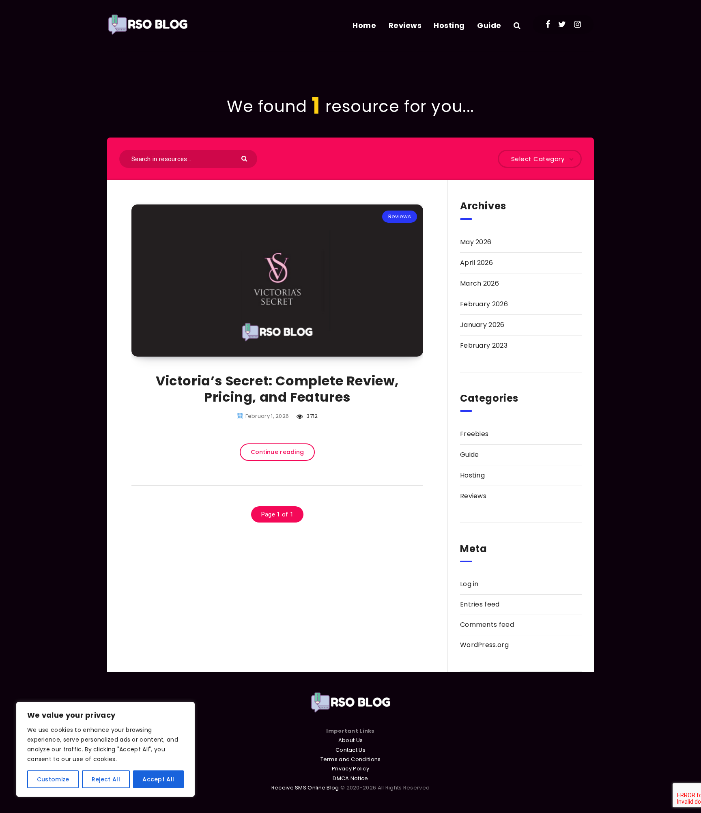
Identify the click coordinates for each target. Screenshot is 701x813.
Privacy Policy (350, 768)
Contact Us (350, 750)
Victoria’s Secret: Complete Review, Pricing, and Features (277, 389)
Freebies (474, 434)
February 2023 (483, 345)
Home (364, 25)
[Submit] (245, 158)
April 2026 (476, 262)
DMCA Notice (350, 778)
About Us (350, 740)
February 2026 (484, 304)
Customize (53, 779)
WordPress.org (484, 645)
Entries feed (480, 604)
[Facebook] (548, 24)
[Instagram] (577, 24)
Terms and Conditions (350, 759)
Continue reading (277, 452)
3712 (311, 416)
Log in (469, 584)
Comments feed (487, 624)
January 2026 (482, 324)
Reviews (405, 25)
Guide (489, 25)
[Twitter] (562, 24)
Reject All (106, 779)
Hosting (449, 25)
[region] (105, 749)
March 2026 (479, 283)
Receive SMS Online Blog (305, 787)
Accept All (158, 779)
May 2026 (475, 242)
